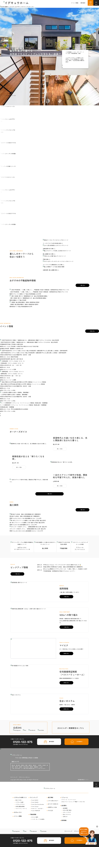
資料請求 (83, 3)
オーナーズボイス (53, 804)
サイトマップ (14, 777)
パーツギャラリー (53, 800)
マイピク (50, 810)
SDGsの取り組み (66, 810)
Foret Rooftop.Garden (37, 804)
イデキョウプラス (19, 804)
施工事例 (50, 797)
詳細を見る (66, 653)
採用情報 (64, 820)
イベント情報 (74, 3)
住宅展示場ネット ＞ (83, 779)
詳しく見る (60, 449)
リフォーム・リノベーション (68, 799)
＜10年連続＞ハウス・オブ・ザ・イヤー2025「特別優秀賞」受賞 (75, 52)
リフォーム (64, 797)
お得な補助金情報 (19, 806)
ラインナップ (34, 797)
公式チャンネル (52, 807)
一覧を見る (82, 285)
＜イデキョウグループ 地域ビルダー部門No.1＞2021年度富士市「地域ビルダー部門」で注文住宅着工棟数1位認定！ (75, 60)
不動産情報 (33, 814)
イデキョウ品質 (18, 802)
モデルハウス (18, 812)
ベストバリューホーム (20, 808)
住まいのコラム (66, 814)
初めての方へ (18, 800)
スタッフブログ (66, 812)
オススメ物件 (34, 817)
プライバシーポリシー (24, 777)
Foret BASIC (34, 800)
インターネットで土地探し (37, 819)
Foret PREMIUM (35, 810)
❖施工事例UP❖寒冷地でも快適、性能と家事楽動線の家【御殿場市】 (60, 567)
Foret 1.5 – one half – (37, 808)
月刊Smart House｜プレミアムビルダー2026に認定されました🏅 (59, 565)
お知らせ (64, 816)
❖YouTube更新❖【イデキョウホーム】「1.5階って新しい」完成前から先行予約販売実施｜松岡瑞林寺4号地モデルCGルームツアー (62, 570)
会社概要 (64, 808)
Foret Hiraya (34, 806)
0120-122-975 (22, 742)
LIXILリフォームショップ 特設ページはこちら (73, 801)
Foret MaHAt (34, 802)
